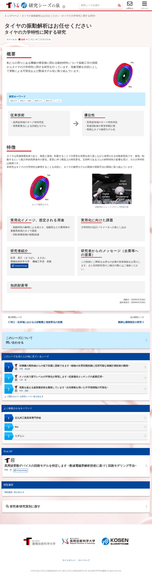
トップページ (11, 16)
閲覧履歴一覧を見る (13, 492)
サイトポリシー (69, 560)
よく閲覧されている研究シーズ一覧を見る (22, 396)
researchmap (20, 266)
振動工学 (13, 101)
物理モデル (39, 101)
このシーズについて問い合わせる (19, 340)
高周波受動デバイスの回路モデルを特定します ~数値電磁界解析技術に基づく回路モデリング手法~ (70, 465)
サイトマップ (84, 560)
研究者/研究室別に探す (24, 506)
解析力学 (49, 101)
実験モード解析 (25, 101)
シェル (58, 101)
